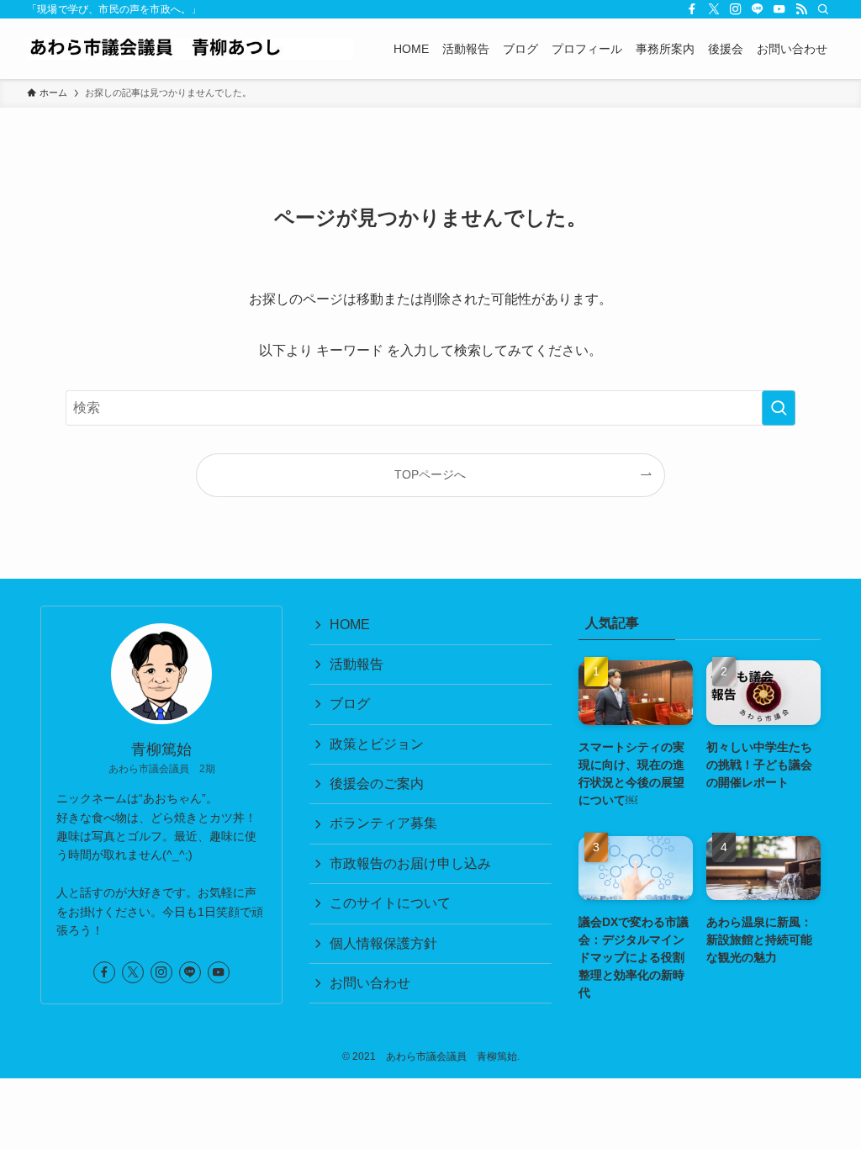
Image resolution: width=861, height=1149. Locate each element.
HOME (350, 624)
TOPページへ (430, 474)
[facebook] (692, 9)
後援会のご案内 (377, 783)
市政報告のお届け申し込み (410, 863)
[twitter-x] (714, 9)
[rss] (801, 9)
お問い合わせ (370, 983)
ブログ (350, 703)
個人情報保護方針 (383, 943)
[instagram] (736, 9)
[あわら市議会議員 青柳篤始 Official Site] (190, 49)
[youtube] (779, 9)
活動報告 (356, 664)
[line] (758, 9)
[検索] (823, 9)
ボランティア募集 (383, 823)
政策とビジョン (377, 744)
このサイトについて (390, 903)
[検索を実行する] (778, 408)
